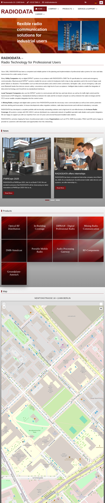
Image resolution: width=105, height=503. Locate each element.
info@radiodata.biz (51, 2)
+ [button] (4, 304)
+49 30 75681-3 (34, 2)
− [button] (4, 307)
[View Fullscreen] (101, 304)
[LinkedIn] (85, 2)
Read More (8, 193)
